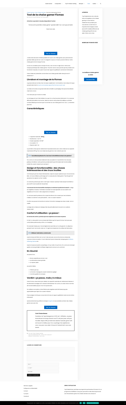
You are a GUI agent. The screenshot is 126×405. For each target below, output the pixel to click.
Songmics (50, 301)
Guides (94, 3)
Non (84, 402)
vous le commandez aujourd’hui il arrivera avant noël (51, 85)
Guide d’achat (48, 3)
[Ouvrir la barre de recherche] (100, 3)
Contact (26, 391)
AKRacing (29, 241)
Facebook (26, 396)
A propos (26, 393)
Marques (81, 3)
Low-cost (30, 333)
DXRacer (71, 239)
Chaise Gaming (30, 12)
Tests (88, 3)
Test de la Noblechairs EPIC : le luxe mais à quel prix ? (40, 334)
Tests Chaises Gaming (40, 12)
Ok (80, 402)
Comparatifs (58, 3)
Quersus (34, 241)
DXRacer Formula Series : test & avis (36, 336)
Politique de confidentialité (30, 388)
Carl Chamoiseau (41, 313)
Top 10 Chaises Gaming (70, 3)
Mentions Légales (28, 385)
